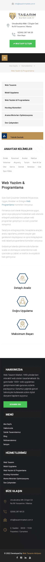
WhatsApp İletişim (23, 44)
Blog (5, 436)
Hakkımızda (8, 428)
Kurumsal (15, 158)
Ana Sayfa (13, 66)
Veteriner (6, 162)
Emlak (5, 158)
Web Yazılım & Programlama (17, 100)
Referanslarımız (9, 440)
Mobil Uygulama (12, 93)
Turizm (26, 162)
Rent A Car (37, 162)
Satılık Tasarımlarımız (12, 432)
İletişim (6, 444)
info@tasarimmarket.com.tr (25, 4)
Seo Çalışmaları (11, 123)
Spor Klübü (7, 171)
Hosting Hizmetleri (13, 108)
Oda (39, 167)
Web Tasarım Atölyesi (32, 553)
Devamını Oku (15, 404)
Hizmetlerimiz (26, 66)
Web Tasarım (10, 85)
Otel (4, 167)
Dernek (21, 167)
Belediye (30, 167)
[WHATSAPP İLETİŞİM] (23, 41)
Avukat (24, 158)
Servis (12, 167)
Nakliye (34, 158)
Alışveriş (17, 162)
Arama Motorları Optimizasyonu (19, 115)
